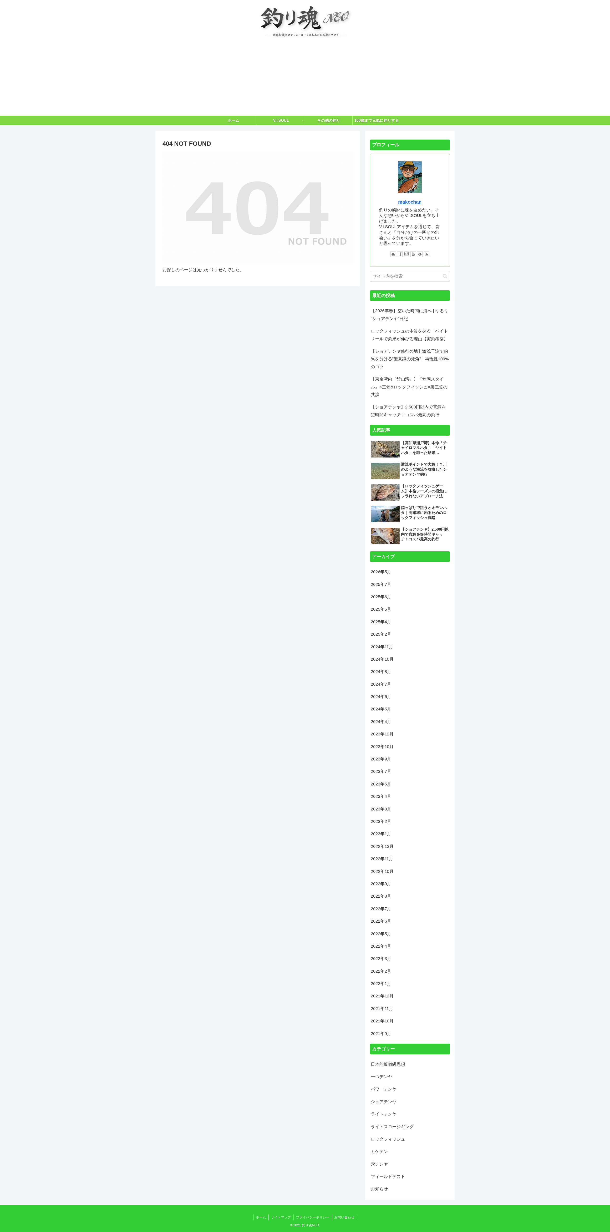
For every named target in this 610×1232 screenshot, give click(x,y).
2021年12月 (382, 996)
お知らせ (379, 1189)
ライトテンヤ (383, 1114)
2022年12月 (382, 846)
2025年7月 (381, 584)
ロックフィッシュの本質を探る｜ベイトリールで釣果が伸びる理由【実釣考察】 (409, 335)
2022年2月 (381, 971)
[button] (445, 276)
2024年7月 (381, 684)
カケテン (379, 1151)
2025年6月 (381, 596)
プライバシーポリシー (312, 1217)
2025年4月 (381, 621)
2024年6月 (381, 696)
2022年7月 (381, 908)
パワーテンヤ (383, 1089)
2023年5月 (381, 784)
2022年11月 (382, 858)
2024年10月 (382, 659)
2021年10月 (382, 1021)
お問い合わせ (344, 1217)
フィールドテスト (388, 1176)
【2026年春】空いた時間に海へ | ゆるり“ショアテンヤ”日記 (409, 314)
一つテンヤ (381, 1076)
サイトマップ (281, 1217)
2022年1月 (381, 983)
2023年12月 (382, 734)
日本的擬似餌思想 (388, 1064)
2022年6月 (381, 921)
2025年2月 (381, 634)
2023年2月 (381, 821)
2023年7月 (381, 771)
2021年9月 (381, 1033)
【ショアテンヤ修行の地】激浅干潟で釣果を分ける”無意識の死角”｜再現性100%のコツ (410, 359)
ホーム (261, 1217)
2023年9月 (381, 759)
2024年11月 (382, 646)
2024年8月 (381, 671)
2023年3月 (381, 809)
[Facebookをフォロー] (400, 254)
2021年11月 (382, 1008)
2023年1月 (381, 833)
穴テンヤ (379, 1164)
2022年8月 (381, 896)
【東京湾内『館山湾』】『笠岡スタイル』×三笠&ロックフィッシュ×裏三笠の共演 (409, 387)
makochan (410, 202)
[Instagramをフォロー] (406, 254)
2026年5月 (381, 571)
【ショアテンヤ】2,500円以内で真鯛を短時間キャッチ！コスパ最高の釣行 (408, 411)
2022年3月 (381, 958)
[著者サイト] (393, 254)
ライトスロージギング (392, 1126)
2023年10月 (382, 746)
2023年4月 (381, 796)
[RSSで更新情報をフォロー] (426, 254)
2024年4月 (381, 721)
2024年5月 (381, 709)
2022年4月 (381, 946)
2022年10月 (382, 871)
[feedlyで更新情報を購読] (420, 254)
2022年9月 (381, 883)
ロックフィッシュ (388, 1139)
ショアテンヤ (383, 1101)
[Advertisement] (305, 80)
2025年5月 (381, 609)
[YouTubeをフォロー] (413, 254)
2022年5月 (381, 933)
